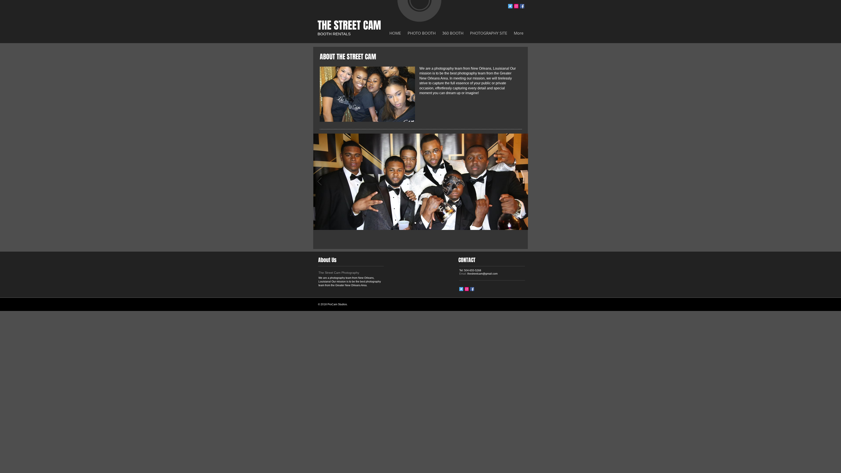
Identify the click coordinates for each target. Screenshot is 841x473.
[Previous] (320, 182)
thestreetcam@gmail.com (482, 273)
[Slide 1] (415, 223)
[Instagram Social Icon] (516, 6)
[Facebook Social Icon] (522, 6)
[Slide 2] (420, 223)
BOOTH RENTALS (334, 34)
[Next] (522, 182)
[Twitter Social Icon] (510, 6)
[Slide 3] (426, 223)
